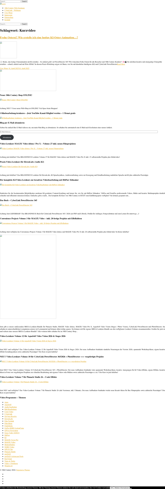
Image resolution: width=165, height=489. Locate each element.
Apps (6, 402)
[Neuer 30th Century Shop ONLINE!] (14, 100)
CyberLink (8, 414)
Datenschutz (8, 17)
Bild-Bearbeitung (10, 409)
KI (5, 437)
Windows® (8, 466)
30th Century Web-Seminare (14, 8)
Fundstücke (8, 426)
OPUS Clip (8, 449)
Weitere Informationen (122, 488)
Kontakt (7, 20)
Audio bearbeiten (10, 407)
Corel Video (8, 411)
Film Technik (9, 421)
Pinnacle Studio (10, 451)
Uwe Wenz (8, 12)
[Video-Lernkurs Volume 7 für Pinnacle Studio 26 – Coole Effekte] (24, 382)
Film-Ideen (8, 423)
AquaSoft (7, 404)
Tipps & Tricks (9, 461)
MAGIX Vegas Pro (11, 440)
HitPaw (7, 435)
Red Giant (8, 458)
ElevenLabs (8, 418)
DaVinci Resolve (10, 416)
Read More (121, 64)
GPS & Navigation (11, 430)
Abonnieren (7, 137)
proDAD (7, 454)
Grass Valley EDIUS (11, 433)
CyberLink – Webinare (12, 10)
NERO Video (9, 447)
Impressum (8, 15)
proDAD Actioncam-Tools (13, 456)
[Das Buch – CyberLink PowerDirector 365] (16, 205)
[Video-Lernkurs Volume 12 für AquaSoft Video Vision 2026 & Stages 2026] (28, 341)
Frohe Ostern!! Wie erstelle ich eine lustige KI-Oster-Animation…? (39, 37)
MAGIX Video (9, 442)
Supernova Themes (23, 470)
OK (112, 488)
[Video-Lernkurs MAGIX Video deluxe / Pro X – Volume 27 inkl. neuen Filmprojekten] (32, 148)
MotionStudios (9, 444)
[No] (131, 488)
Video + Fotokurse (11, 463)
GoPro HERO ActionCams (14, 428)
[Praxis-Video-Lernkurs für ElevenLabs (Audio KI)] (19, 166)
